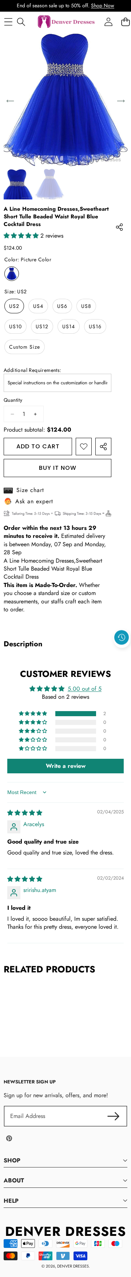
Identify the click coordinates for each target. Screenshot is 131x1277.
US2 (14, 306)
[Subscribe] (113, 1116)
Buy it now (57, 468)
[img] (24, 813)
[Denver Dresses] (66, 22)
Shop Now (102, 5)
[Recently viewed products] (121, 637)
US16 (95, 326)
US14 (68, 326)
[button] (122, 654)
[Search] (21, 21)
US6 (62, 306)
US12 (42, 326)
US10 (15, 326)
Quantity (13, 400)
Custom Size (24, 346)
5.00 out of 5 (85, 689)
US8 (86, 306)
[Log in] (108, 21)
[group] (18, 184)
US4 (38, 306)
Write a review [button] (66, 766)
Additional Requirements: (32, 370)
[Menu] (8, 21)
